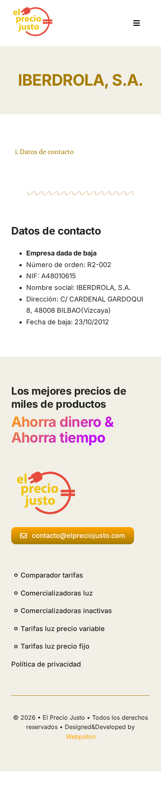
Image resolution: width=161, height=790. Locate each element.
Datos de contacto (47, 151)
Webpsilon (80, 736)
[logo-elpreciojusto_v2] (31, 10)
